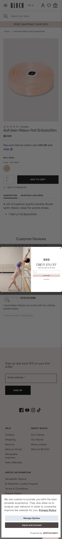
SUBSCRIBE (46, 276)
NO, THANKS (46, 279)
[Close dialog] (61, 248)
